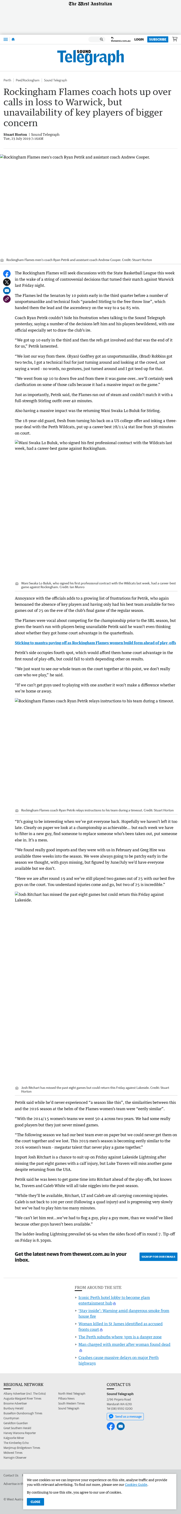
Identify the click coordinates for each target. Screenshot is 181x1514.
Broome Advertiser (15, 1403)
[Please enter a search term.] (102, 39)
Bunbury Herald (13, 1408)
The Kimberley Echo (16, 1443)
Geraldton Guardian (16, 1423)
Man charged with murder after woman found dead (124, 1344)
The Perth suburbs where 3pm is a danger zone (120, 1337)
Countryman (11, 1418)
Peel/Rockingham (27, 80)
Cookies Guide (136, 1485)
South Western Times (71, 1403)
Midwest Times (13, 1452)
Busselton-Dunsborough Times (23, 1413)
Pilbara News (66, 1398)
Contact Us (11, 1475)
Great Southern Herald (17, 1428)
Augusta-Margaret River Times (22, 1398)
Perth (7, 80)
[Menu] (6, 39)
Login (139, 39)
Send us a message (128, 1416)
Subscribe (157, 39)
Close (35, 1502)
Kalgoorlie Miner (14, 1438)
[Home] (13, 39)
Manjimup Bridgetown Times (22, 1448)
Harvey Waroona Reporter (20, 1433)
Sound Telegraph (55, 80)
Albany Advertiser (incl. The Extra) (25, 1393)
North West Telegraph (71, 1393)
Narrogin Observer (15, 1457)
